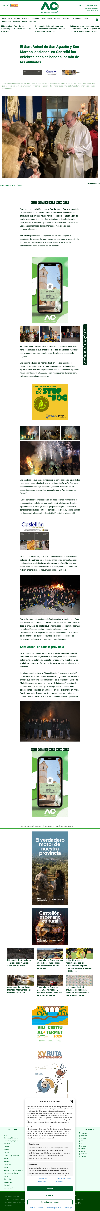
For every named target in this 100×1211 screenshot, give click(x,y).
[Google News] (32, 202)
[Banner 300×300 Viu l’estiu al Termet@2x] (50, 1024)
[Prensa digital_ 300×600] (50, 1085)
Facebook (83, 1133)
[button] (71, 1101)
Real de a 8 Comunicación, (20, 1200)
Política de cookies (36, 1208)
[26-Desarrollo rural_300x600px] (50, 904)
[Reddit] (64, 202)
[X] (46, 202)
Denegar (50, 1195)
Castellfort (38, 826)
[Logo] (50, 7)
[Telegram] (50, 202)
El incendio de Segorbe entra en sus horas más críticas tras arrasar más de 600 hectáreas (50, 28)
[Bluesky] (57, 202)
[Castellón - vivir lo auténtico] (50, 75)
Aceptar (50, 1189)
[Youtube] (79, 1149)
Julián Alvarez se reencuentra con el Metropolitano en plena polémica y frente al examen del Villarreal (85, 28)
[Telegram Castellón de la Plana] (50, 324)
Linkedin (83, 1138)
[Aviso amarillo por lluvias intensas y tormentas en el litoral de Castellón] (20, 980)
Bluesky (83, 1151)
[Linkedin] (60, 202)
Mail (82, 1141)
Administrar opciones (50, 1202)
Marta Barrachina (67, 826)
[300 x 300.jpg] (34, 549)
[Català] (12, 5)
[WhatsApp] (79, 1146)
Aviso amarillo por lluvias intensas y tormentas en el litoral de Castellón (19, 990)
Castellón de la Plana (52, 826)
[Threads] (79, 1156)
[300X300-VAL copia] (50, 419)
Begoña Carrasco (27, 826)
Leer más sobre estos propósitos (63, 1180)
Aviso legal (68, 1208)
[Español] (16, 5)
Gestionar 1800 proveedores (43, 1180)
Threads (83, 1156)
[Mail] (79, 1141)
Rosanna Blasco (93, 183)
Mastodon (84, 1154)
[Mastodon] (53, 202)
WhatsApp (83, 1146)
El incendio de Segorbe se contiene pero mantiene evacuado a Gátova (16, 28)
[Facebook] (43, 202)
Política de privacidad (54, 1208)
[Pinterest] (67, 202)
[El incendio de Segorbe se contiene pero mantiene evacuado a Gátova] (20, 953)
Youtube (83, 1148)
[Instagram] (39, 202)
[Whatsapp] (35, 202)
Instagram (84, 1135)
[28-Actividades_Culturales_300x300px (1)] (50, 944)
